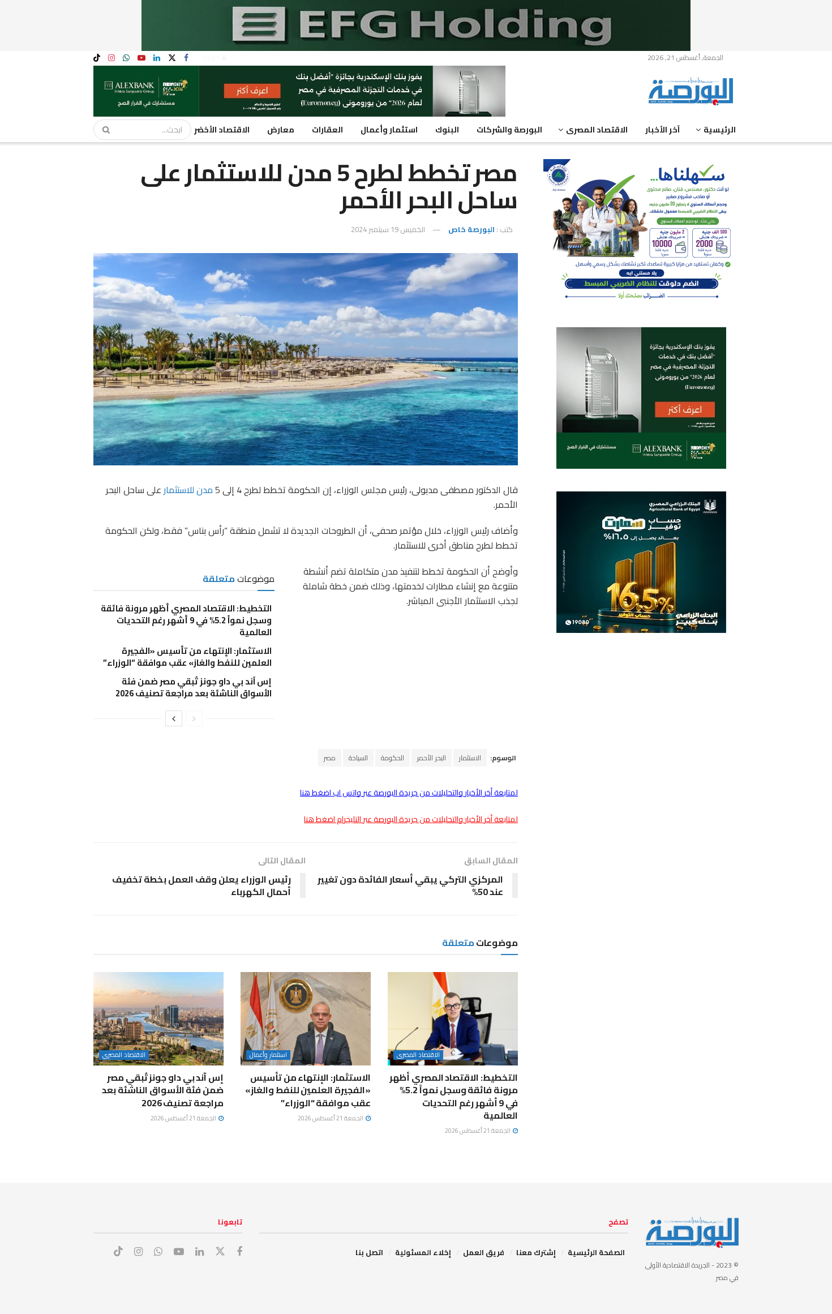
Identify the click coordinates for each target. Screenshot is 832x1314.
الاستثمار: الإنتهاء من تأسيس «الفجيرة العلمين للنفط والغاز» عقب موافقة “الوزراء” (186, 657)
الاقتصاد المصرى (597, 129)
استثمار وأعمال (389, 129)
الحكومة (392, 757)
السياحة (358, 757)
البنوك (447, 129)
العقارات (327, 129)
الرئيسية (720, 129)
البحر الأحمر (431, 757)
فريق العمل (483, 1252)
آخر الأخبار (662, 129)
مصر (330, 757)
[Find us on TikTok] (96, 58)
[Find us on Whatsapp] (126, 58)
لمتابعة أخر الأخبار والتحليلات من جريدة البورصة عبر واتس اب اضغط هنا (409, 792)
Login (213, 57)
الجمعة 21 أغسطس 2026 (478, 1130)
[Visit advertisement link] (416, 25)
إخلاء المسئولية (423, 1252)
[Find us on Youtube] (141, 58)
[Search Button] (102, 129)
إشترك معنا (536, 1252)
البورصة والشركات (509, 129)
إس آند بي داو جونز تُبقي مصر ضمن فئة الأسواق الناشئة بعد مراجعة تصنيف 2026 (193, 687)
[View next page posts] (173, 718)
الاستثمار (470, 757)
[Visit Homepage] (693, 91)
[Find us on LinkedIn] (156, 58)
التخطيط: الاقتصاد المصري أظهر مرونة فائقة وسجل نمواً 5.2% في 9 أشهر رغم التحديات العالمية (186, 620)
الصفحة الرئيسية (596, 1252)
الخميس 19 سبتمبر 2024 (388, 229)
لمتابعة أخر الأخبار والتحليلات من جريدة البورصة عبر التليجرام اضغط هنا (411, 819)
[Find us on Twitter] (172, 58)
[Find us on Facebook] (186, 58)
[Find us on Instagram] (111, 58)
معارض (280, 129)
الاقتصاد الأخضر (222, 129)
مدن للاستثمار (188, 489)
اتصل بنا (369, 1252)
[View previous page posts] (194, 718)
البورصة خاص (471, 229)
